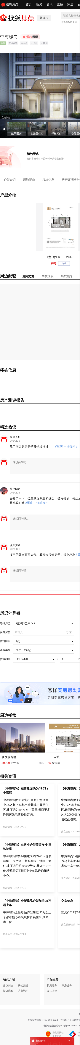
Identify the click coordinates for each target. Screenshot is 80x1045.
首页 (29, 4)
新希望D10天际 (69, 22)
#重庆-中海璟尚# (65, 446)
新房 (39, 4)
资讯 (49, 4)
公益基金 (52, 990)
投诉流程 (8, 990)
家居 (70, 4)
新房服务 (52, 985)
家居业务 (67, 985)
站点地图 (23, 990)
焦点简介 (8, 985)
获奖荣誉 (23, 985)
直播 (60, 4)
